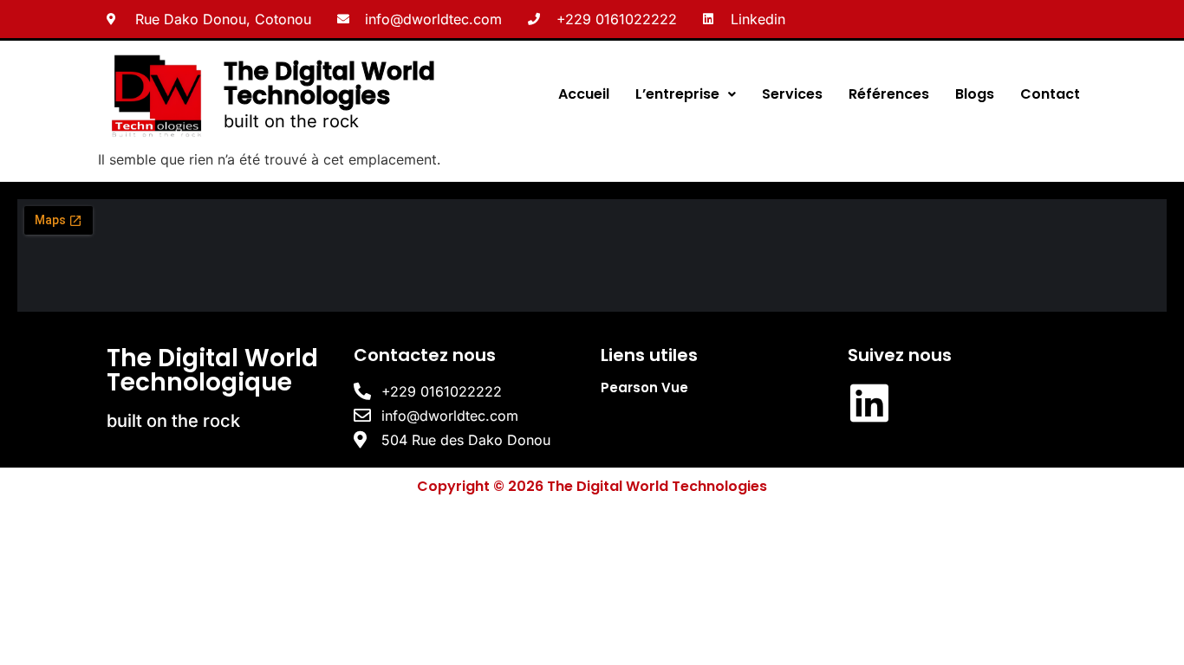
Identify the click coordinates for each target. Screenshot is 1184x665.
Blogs (974, 94)
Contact (1050, 94)
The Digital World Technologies (329, 84)
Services (792, 94)
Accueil (583, 94)
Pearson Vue (644, 387)
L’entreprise (677, 94)
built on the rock (291, 121)
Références (889, 94)
